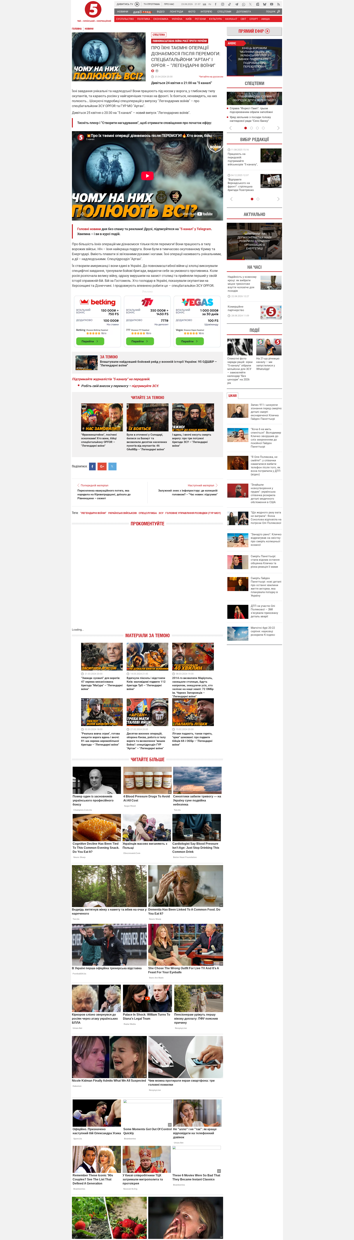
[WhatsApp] (243, 4)
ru (210, 4)
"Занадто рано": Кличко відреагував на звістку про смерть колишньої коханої (266, 540)
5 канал (140, 78)
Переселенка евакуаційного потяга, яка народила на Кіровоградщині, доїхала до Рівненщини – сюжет (104, 494)
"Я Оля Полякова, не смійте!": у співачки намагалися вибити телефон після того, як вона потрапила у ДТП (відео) (265, 465)
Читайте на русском (211, 76)
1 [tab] (245, 128)
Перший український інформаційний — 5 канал (93, 12)
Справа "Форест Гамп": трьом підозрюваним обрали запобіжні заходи (251, 112)
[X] (250, 4)
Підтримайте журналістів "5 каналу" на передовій (110, 379)
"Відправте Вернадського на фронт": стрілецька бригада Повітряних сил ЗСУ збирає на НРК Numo (241, 188)
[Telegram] (236, 4)
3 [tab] (257, 128)
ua (204, 4)
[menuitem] (122, 11)
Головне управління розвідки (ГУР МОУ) (193, 513)
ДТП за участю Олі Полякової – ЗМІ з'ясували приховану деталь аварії (264, 611)
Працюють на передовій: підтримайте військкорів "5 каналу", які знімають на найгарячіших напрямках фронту (243, 164)
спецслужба (148, 513)
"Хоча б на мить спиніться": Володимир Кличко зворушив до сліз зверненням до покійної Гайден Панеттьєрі (266, 437)
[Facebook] (215, 4)
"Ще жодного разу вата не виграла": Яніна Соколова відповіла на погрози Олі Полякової (266, 518)
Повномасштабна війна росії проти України (180, 40)
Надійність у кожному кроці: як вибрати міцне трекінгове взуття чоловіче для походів (242, 283)
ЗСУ (161, 513)
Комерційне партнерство (236, 308)
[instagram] (222, 4)
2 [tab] (251, 128)
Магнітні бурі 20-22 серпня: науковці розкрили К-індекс (263, 631)
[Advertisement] (147, 320)
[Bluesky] (264, 4)
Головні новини (89, 229)
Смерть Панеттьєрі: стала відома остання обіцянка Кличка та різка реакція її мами (265, 561)
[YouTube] (271, 4)
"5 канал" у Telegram (195, 229)
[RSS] (278, 4)
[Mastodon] (257, 4)
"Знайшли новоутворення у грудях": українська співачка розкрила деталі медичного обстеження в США (263, 493)
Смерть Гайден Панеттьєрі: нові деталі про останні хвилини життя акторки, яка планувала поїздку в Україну (266, 586)
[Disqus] (147, 581)
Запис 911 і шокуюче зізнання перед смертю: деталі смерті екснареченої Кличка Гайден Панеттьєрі (266, 412)
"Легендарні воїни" (93, 513)
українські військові (122, 513)
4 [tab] (263, 128)
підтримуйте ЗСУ (145, 386)
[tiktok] (229, 4)
